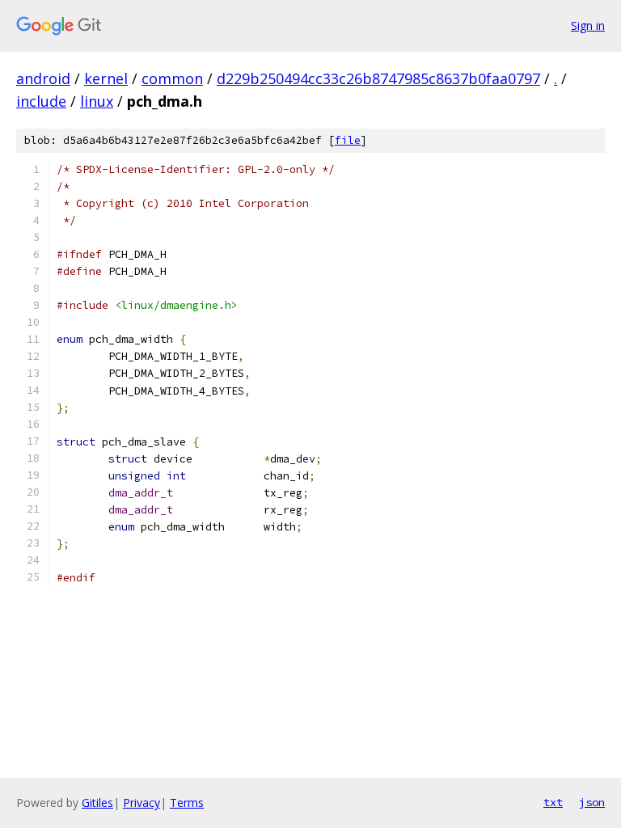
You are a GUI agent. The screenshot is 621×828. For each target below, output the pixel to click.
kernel (106, 78)
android (43, 78)
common (172, 78)
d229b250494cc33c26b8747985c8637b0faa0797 (378, 78)
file (348, 140)
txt (553, 802)
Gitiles (97, 802)
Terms (187, 802)
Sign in (588, 25)
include (41, 101)
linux (96, 101)
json (592, 802)
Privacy (141, 802)
